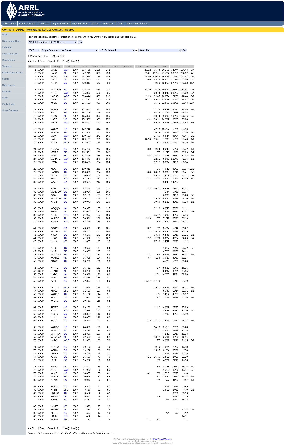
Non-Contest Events (136, 23)
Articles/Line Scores (12, 72)
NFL (66, 76)
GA (65, 182)
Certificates (107, 23)
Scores (94, 23)
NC (65, 89)
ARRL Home (9, 23)
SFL (66, 152)
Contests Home (27, 23)
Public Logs (8, 104)
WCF (66, 69)
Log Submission (60, 23)
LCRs (5, 97)
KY (65, 241)
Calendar (43, 23)
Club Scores (8, 85)
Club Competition (11, 41)
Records (6, 91)
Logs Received (80, 23)
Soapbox (6, 66)
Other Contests (10, 110)
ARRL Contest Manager (161, 439)
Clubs (120, 23)
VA (65, 79)
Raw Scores (8, 60)
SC (65, 155)
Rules (5, 34)
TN (65, 112)
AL (65, 73)
